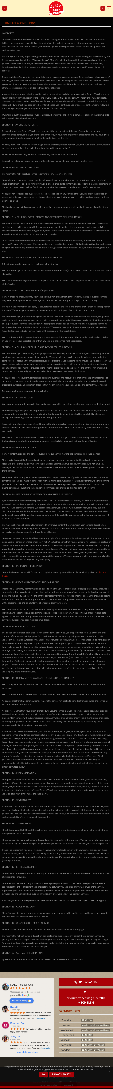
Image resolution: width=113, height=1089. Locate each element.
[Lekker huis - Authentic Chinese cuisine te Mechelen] (56, 8)
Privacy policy (61, 1074)
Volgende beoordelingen (27, 1052)
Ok (43, 1074)
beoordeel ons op (20, 1000)
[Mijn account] (102, 8)
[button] (4, 8)
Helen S (14, 1006)
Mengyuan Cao (17, 1023)
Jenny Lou (15, 1036)
